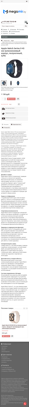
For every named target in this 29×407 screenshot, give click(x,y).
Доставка (21, 29)
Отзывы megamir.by (7, 360)
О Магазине (13, 29)
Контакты (5, 31)
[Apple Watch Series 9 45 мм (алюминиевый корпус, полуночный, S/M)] (4, 83)
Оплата (3, 349)
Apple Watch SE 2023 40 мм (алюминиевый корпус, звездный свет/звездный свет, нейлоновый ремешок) (14, 326)
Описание (6, 124)
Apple (12, 40)
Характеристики (17, 124)
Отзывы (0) (7, 127)
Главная (5, 29)
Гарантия (5, 33)
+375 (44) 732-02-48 (6, 367)
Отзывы (12, 33)
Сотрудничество (15, 31)
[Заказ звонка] (24, 403)
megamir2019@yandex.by (8, 369)
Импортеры (5, 357)
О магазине (4, 346)
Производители (6, 351)
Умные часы (7, 40)
